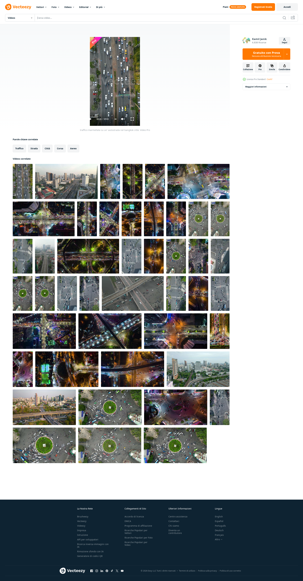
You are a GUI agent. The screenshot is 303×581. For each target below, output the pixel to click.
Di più (99, 7)
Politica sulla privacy (207, 570)
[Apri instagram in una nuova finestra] (96, 570)
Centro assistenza (177, 516)
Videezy (81, 525)
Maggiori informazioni (256, 86)
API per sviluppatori (87, 539)
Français (219, 534)
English (219, 516)
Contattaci (173, 521)
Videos (68, 7)
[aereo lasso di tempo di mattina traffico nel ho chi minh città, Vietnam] (198, 256)
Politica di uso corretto (230, 570)
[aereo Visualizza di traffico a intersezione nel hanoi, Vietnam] (133, 293)
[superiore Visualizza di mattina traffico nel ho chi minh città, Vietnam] (220, 256)
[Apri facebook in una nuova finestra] (91, 570)
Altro (217, 539)
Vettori (40, 7)
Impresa (81, 530)
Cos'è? (269, 79)
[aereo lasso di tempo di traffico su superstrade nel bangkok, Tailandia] (44, 407)
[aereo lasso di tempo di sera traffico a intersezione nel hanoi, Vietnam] (44, 218)
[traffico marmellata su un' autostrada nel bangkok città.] (23, 181)
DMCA (128, 521)
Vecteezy (81, 521)
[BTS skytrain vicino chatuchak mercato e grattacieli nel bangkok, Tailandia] (198, 369)
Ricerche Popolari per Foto (139, 537)
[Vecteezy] (18, 7)
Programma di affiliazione (138, 525)
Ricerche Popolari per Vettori (136, 532)
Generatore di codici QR (90, 556)
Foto (54, 7)
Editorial (83, 7)
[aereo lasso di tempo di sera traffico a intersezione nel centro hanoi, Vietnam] (109, 218)
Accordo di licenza (134, 516)
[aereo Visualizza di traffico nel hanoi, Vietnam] (45, 256)
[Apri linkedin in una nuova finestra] (102, 570)
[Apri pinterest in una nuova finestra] (107, 570)
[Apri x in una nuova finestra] (117, 570)
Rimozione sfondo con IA (90, 551)
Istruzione (82, 534)
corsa (60, 148)
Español (219, 521)
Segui (284, 42)
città (47, 148)
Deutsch (219, 530)
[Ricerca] (284, 18)
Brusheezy (82, 516)
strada (34, 148)
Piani (225, 6)
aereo (73, 148)
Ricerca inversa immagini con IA (93, 545)
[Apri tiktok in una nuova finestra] (112, 570)
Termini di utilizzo (187, 570)
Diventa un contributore (175, 532)
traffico (19, 148)
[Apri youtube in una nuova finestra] (122, 570)
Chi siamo (173, 525)
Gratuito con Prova (266, 54)
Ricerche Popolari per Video (136, 543)
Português (220, 525)
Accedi (287, 6)
